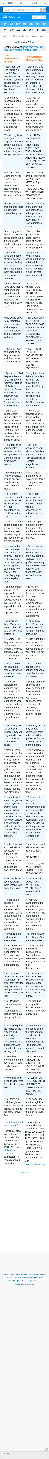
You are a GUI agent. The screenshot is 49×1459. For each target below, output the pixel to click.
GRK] (34, 50)
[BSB (25, 47)
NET (20, 50)
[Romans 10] (3, 654)
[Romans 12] (45, 654)
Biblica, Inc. (10, 1150)
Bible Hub (24, 1172)
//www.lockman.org (35, 1164)
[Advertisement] (28, 1231)
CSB (31, 47)
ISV (10, 50)
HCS (41, 47)
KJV (6, 50)
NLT (29, 50)
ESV (36, 47)
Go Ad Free (5, 1453)
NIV (25, 50)
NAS (15, 50)
